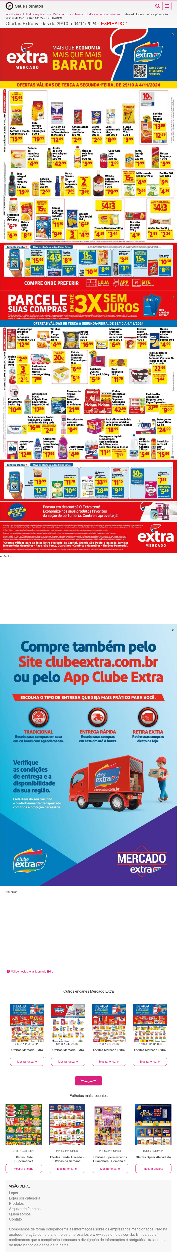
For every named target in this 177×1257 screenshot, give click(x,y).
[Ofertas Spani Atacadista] (153, 1124)
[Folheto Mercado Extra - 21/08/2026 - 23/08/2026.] (27, 1023)
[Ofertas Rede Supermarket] (24, 1124)
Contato (15, 1219)
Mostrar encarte (27, 1061)
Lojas (13, 1192)
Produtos (16, 1203)
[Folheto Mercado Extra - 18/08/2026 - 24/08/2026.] (68, 1023)
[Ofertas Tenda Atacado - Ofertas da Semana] (67, 1124)
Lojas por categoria (24, 1198)
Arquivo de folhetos (25, 1208)
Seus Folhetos (29, 6)
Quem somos (20, 1214)
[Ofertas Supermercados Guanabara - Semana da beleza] (110, 1124)
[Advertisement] (88, 590)
